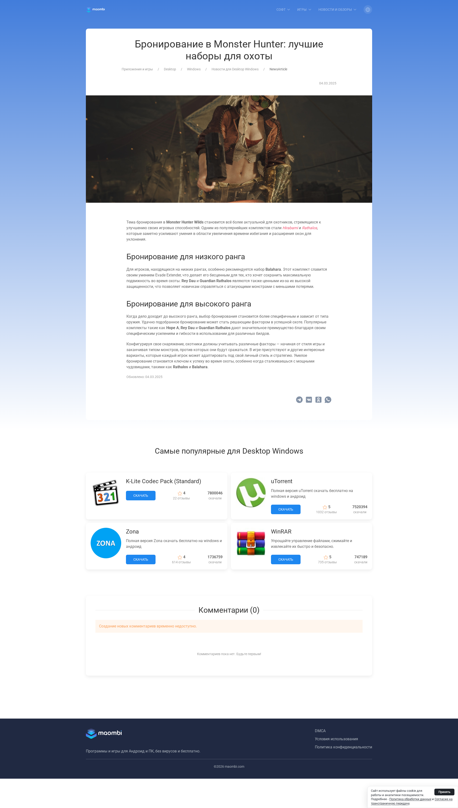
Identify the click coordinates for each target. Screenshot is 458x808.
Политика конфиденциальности (343, 747)
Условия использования (336, 739)
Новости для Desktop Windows (235, 69)
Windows (194, 69)
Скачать (140, 495)
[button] (368, 9)
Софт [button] (281, 9)
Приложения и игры (137, 69)
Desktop (170, 69)
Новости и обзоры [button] (335, 9)
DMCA (320, 731)
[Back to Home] (95, 9)
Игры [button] (302, 9)
